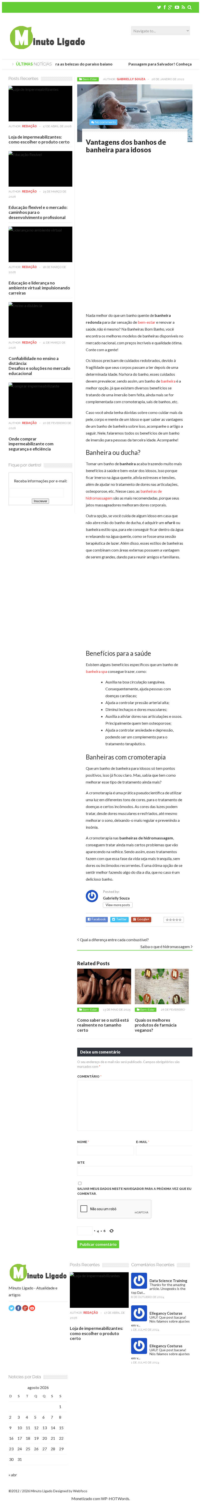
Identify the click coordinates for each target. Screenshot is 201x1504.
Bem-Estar (90, 79)
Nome (83, 1142)
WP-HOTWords (115, 1498)
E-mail (142, 1142)
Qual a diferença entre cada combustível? (114, 939)
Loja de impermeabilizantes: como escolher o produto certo (39, 139)
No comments (105, 122)
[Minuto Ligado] (47, 48)
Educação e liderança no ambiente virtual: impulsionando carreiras (39, 288)
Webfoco (80, 1491)
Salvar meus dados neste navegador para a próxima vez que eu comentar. (134, 1191)
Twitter (121, 919)
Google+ (143, 919)
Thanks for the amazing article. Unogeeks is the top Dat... (158, 1289)
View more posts (118, 905)
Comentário (89, 1076)
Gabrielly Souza (131, 79)
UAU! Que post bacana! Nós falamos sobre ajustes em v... (160, 1321)
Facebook (99, 919)
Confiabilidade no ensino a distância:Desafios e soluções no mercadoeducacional (39, 366)
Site (81, 1162)
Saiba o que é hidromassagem (165, 946)
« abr (13, 1474)
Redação (29, 126)
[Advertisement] (127, 197)
